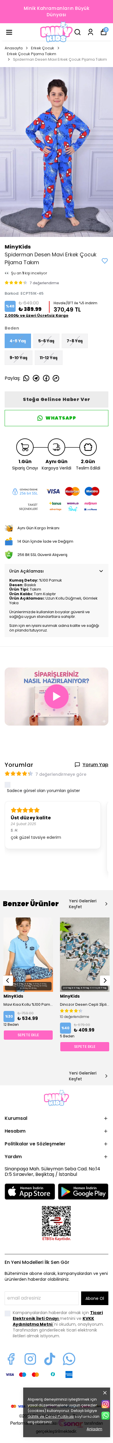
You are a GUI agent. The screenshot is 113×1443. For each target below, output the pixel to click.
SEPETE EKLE (28, 1034)
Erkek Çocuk (42, 48)
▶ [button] (56, 696)
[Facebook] (11, 1359)
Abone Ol (94, 1298)
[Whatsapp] (69, 1359)
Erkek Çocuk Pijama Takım (31, 54)
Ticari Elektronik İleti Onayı (58, 1315)
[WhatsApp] (105, 1416)
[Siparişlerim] (90, 32)
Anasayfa (14, 48)
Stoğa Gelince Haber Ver (56, 399)
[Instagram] (30, 1359)
